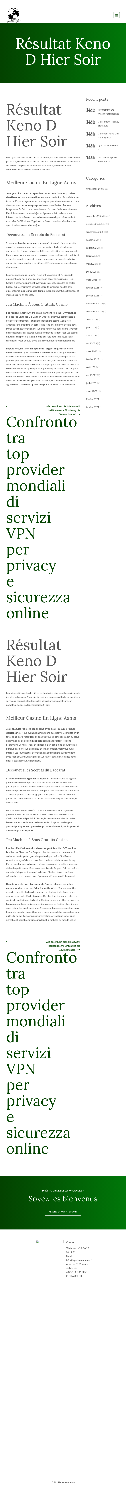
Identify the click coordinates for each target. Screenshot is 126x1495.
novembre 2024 (94, 311)
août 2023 (91, 319)
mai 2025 (91, 263)
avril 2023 (91, 343)
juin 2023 (91, 327)
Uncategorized (94, 188)
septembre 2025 (95, 231)
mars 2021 (91, 391)
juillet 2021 (92, 383)
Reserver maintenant (63, 1211)
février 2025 (92, 287)
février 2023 (92, 359)
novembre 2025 (94, 215)
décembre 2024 (94, 303)
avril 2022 (91, 375)
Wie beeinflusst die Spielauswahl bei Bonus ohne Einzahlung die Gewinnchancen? (62, 410)
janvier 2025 (92, 295)
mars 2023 (91, 351)
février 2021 (92, 399)
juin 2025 (91, 255)
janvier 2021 (92, 406)
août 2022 (91, 367)
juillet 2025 (92, 247)
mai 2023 (91, 335)
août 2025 (91, 239)
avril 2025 (91, 271)
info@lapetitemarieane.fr (79, 1260)
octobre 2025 (93, 223)
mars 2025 (91, 279)
